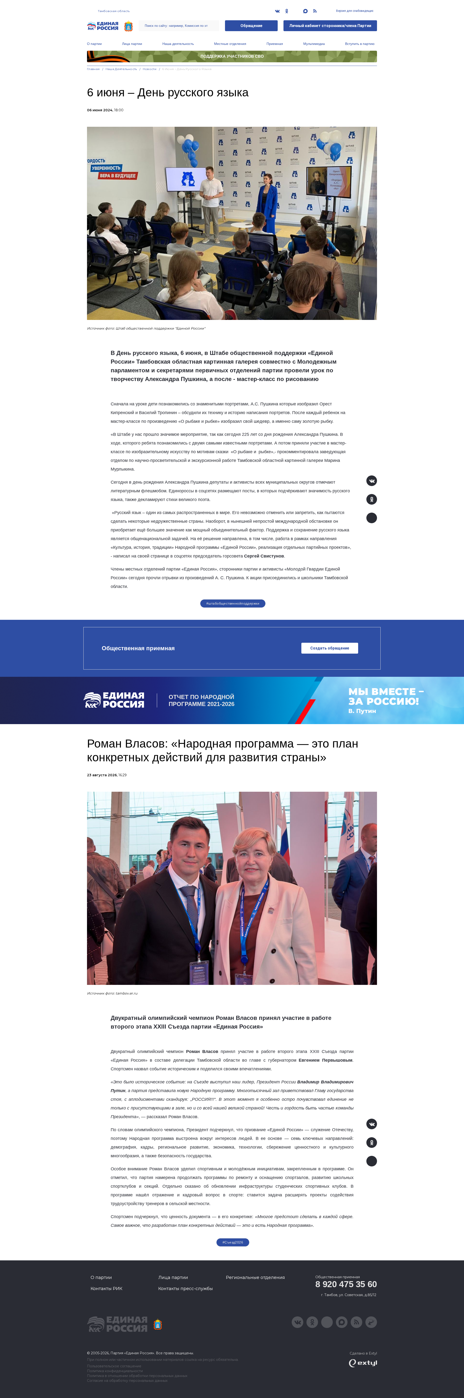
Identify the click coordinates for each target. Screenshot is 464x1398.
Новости (150, 69)
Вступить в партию (360, 44)
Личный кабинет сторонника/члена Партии (330, 25)
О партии (94, 44)
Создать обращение (329, 648)
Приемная (275, 44)
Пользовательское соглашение (114, 1366)
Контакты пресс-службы (185, 1288)
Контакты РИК (106, 1288)
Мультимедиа (314, 44)
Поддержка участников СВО (232, 56)
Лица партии (132, 44)
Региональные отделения (255, 1277)
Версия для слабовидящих (354, 11)
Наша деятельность (178, 44)
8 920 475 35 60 (346, 1284)
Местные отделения (230, 44)
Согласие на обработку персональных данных (127, 1381)
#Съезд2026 (233, 1242)
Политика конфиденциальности (115, 1371)
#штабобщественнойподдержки (232, 603)
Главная (93, 69)
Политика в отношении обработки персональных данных (137, 1376)
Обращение (251, 25)
